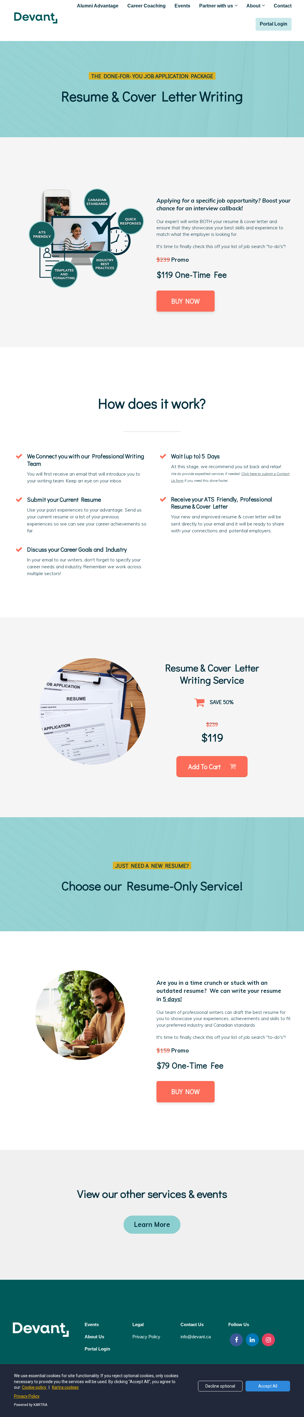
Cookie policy (34, 1387)
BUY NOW (185, 301)
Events (182, 5)
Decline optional (220, 1386)
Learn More (152, 1224)
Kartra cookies (65, 1387)
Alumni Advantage (97, 5)
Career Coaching (146, 5)
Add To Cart (204, 766)
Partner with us (216, 5)
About (253, 5)
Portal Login (273, 23)
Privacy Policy (26, 1396)
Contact (283, 5)
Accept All (267, 1386)
